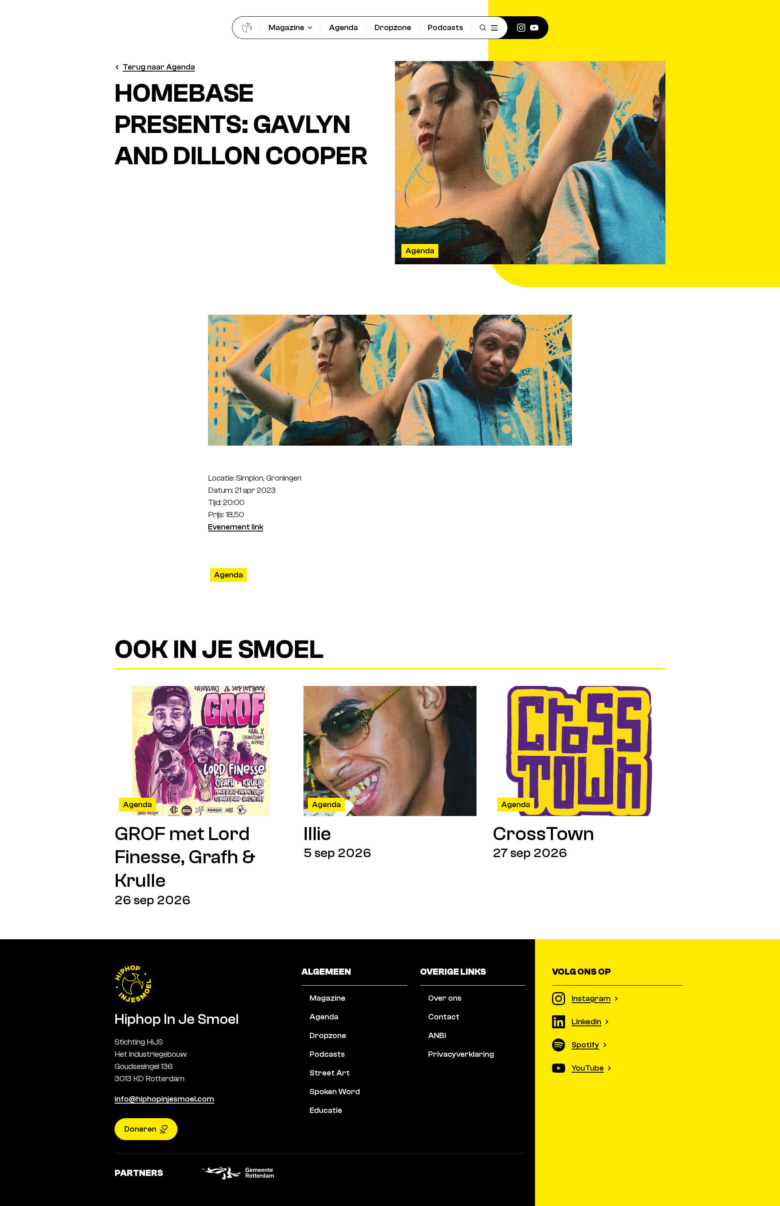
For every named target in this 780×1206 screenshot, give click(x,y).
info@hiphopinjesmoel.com (164, 1099)
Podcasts (445, 27)
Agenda (343, 27)
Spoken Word (335, 1091)
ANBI (437, 1035)
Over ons (445, 998)
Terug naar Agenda (159, 67)
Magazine (286, 27)
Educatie (326, 1110)
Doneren (140, 1129)
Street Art (330, 1073)
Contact (443, 1016)
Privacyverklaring (461, 1054)
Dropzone (393, 27)
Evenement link (235, 526)
